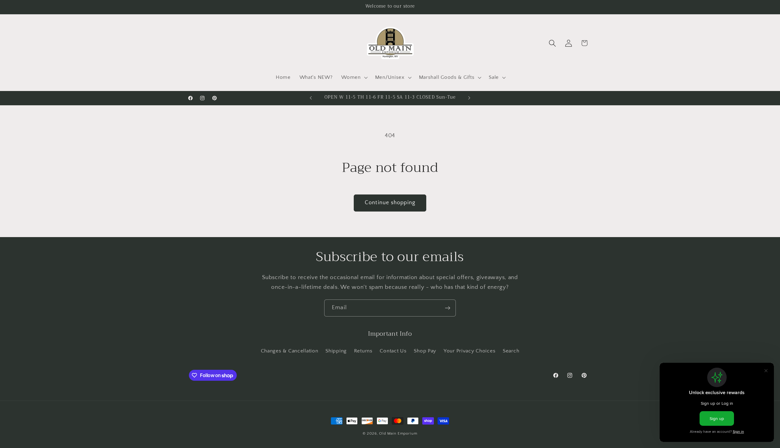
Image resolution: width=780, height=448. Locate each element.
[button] (353, 77)
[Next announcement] (469, 98)
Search (511, 351)
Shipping (336, 351)
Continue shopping (390, 203)
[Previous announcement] (310, 98)
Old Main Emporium (398, 433)
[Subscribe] (447, 308)
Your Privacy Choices (469, 351)
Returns (363, 351)
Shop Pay (425, 351)
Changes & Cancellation (289, 351)
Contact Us (393, 351)
